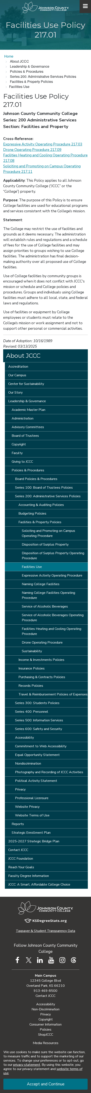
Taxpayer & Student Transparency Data (45, 931)
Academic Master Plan (28, 409)
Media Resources (45, 1043)
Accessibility (24, 737)
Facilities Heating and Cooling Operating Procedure (51, 631)
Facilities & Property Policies (39, 522)
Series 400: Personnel (31, 711)
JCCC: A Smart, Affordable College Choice (39, 884)
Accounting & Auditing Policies (41, 505)
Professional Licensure (31, 798)
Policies (45, 1029)
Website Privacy (27, 806)
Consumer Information (45, 1024)
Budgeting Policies (32, 513)
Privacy (20, 789)
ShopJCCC (45, 1034)
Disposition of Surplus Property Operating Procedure (53, 556)
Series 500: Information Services (39, 720)
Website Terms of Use (32, 815)
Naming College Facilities (40, 584)
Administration (22, 418)
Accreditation (18, 366)
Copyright (19, 444)
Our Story (15, 392)
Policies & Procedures (28, 470)
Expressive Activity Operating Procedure (52, 575)
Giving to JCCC (22, 461)
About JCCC (23, 355)
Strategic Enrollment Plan (31, 832)
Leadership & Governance (27, 401)
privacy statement (26, 1064)
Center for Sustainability (26, 384)
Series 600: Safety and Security (38, 729)
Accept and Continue (45, 1084)
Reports (18, 824)
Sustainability (32, 651)
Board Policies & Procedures (36, 479)
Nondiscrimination (28, 763)
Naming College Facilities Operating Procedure (48, 595)
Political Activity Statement (36, 780)
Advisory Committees (28, 427)
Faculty (17, 453)
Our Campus (17, 375)
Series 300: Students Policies (37, 703)
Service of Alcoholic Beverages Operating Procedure (53, 617)
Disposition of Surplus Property (45, 544)
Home (8, 56)
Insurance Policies (31, 668)
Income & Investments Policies (41, 659)
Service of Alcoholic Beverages (45, 606)
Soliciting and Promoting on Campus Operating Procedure (48, 533)
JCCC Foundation (20, 858)
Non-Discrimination (45, 1009)
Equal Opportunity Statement (37, 755)
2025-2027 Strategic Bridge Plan (33, 841)
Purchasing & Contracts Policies (41, 677)
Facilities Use (32, 567)
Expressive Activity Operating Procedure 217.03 (42, 144)
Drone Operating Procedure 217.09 (32, 149)
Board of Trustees (25, 435)
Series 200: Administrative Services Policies (48, 496)
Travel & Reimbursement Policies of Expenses (53, 694)
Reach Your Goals (21, 867)
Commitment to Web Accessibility (40, 746)
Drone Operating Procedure (42, 642)
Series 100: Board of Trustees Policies (44, 487)
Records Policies (30, 685)
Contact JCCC (18, 850)
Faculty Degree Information (28, 876)
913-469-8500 (45, 990)
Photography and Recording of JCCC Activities (49, 772)
